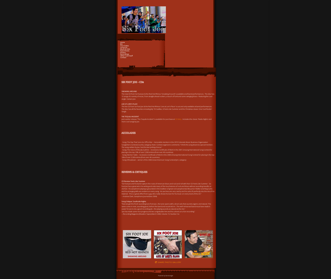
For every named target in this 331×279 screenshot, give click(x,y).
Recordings (124, 54)
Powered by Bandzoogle (165, 276)
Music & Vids (125, 49)
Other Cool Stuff (126, 56)
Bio (121, 44)
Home (122, 42)
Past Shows (124, 51)
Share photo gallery (169, 262)
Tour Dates (124, 46)
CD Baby (178, 119)
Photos (123, 52)
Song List (123, 47)
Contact (123, 57)
